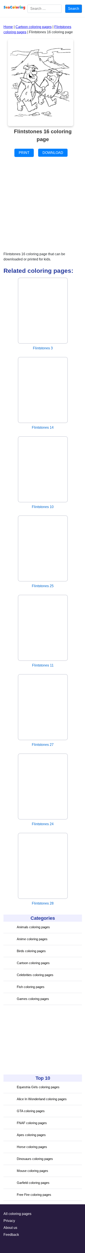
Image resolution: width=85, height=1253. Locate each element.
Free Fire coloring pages (34, 1194)
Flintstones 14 (43, 427)
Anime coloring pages (32, 939)
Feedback (11, 1234)
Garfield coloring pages (33, 1183)
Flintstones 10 (43, 507)
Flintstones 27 (43, 744)
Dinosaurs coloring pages (35, 1159)
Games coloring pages (33, 999)
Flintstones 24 (43, 824)
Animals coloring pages (33, 927)
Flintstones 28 (43, 903)
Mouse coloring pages (32, 1171)
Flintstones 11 (43, 665)
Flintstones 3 (43, 348)
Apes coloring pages (31, 1135)
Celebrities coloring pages (35, 975)
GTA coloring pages (31, 1111)
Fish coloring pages (30, 987)
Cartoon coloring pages (33, 963)
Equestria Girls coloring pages (38, 1087)
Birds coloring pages (31, 951)
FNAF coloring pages (32, 1123)
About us (10, 1228)
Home (8, 27)
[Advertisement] (36, 1039)
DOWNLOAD (52, 153)
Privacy (9, 1221)
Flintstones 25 (43, 586)
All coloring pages (17, 1214)
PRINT (24, 153)
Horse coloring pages (32, 1147)
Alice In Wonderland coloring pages (42, 1099)
